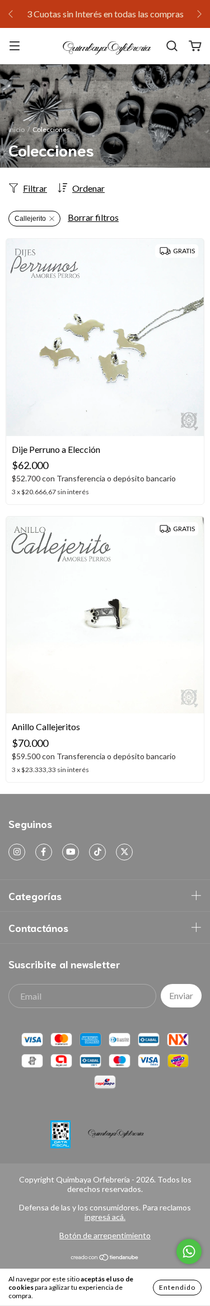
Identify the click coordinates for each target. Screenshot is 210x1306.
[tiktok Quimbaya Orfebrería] (97, 852)
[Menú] (14, 46)
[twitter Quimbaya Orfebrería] (124, 852)
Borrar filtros (93, 217)
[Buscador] (172, 46)
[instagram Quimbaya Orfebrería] (16, 852)
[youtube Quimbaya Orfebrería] (70, 852)
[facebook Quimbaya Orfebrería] (43, 852)
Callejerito (30, 219)
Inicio (16, 129)
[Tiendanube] (105, 1258)
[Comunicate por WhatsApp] (189, 1251)
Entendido (177, 1287)
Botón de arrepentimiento (105, 1235)
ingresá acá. (105, 1217)
